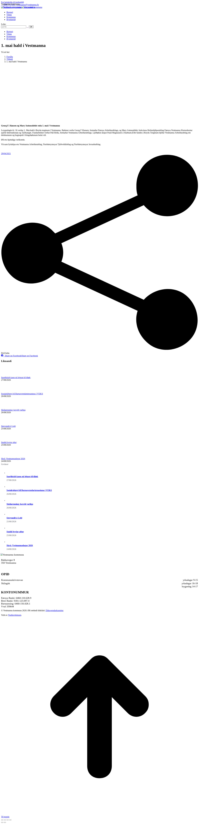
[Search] (27, 27)
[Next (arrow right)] (5, 822)
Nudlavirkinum (14, 615)
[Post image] (8, 375)
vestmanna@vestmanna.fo (27, 5)
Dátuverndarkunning (54, 610)
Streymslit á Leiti (8, 426)
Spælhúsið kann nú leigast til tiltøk (15, 377)
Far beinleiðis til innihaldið (12, 2)
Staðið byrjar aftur (9, 442)
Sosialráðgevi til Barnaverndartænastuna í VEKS (22, 394)
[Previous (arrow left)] (2, 822)
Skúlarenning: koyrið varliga (13, 410)
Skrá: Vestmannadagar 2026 (13, 458)
